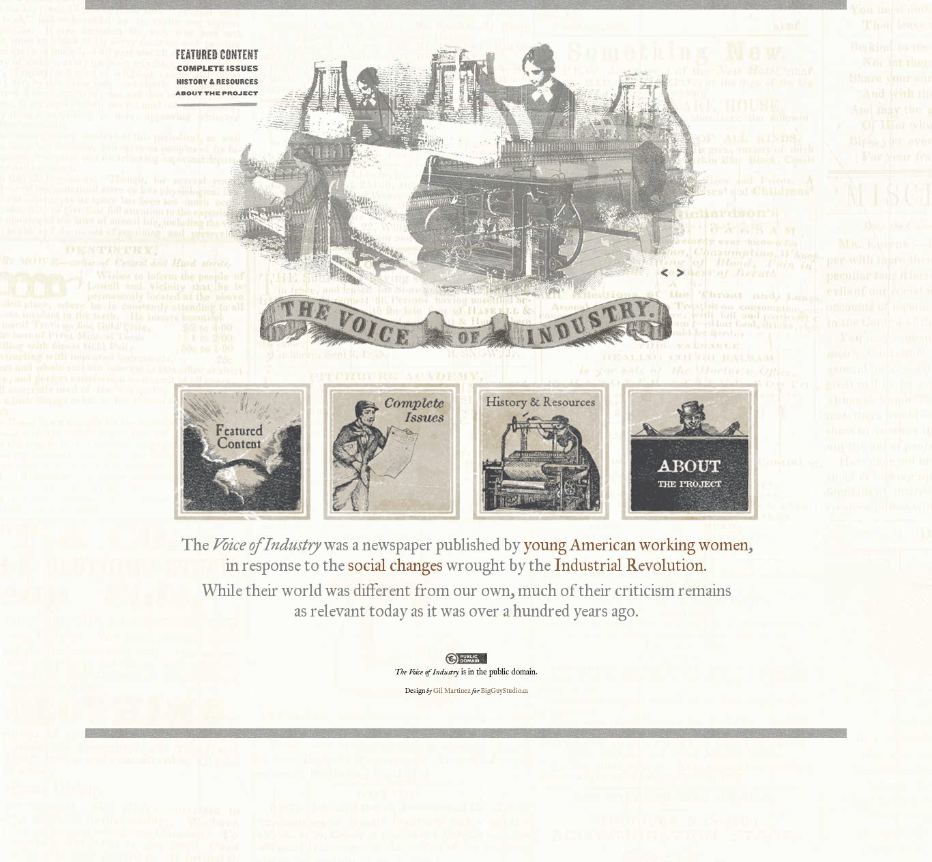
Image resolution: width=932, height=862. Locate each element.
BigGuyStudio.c (503, 691)
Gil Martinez (452, 691)
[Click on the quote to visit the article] (466, 170)
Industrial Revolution (628, 565)
